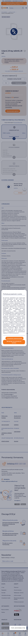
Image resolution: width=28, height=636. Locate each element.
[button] (25, 626)
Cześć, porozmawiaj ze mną (18, 627)
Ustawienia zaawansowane (14, 338)
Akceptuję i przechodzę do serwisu (14, 342)
